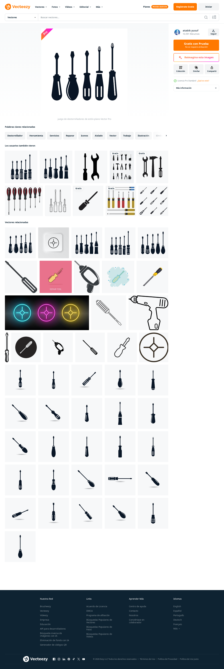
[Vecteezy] (17, 7)
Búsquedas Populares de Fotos (99, 628)
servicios (54, 135)
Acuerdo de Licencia (96, 606)
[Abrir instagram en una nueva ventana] (59, 659)
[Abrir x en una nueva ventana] (78, 659)
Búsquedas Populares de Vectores (99, 621)
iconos (84, 135)
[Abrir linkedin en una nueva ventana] (64, 659)
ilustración (143, 135)
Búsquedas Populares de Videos (99, 635)
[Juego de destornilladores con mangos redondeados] (153, 242)
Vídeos (68, 6)
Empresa (44, 619)
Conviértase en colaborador (136, 621)
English (177, 606)
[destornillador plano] (58, 201)
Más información (184, 88)
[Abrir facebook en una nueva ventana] (54, 659)
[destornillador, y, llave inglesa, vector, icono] (91, 167)
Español (177, 610)
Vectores (39, 6)
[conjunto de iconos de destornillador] (21, 167)
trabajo (127, 135)
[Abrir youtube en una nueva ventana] (83, 659)
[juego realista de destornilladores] (24, 201)
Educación (45, 624)
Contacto (133, 610)
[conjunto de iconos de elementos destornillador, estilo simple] (153, 201)
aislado (99, 135)
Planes (146, 6)
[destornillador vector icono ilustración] (58, 347)
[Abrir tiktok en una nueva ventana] (74, 659)
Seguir (214, 34)
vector (112, 135)
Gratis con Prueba (196, 45)
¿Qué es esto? (203, 80)
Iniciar (208, 6)
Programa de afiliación (98, 615)
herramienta (36, 135)
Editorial (84, 6)
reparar (70, 135)
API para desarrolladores (53, 628)
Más (98, 6)
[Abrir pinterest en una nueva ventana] (69, 659)
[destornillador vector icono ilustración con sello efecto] (21, 277)
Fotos (55, 6)
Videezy (44, 615)
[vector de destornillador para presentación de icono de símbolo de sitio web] (88, 201)
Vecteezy (44, 610)
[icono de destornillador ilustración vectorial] (148, 312)
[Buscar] (206, 17)
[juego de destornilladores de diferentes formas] (56, 167)
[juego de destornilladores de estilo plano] (20, 242)
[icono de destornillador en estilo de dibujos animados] (152, 277)
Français (177, 624)
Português (178, 615)
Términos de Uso (147, 659)
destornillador (15, 135)
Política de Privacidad (167, 659)
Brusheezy (45, 606)
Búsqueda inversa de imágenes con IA (51, 634)
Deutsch (177, 619)
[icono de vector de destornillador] (108, 312)
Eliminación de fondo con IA (54, 640)
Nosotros (133, 615)
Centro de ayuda (137, 606)
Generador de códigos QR (53, 644)
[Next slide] (164, 135)
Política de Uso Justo (189, 659)
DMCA (89, 610)
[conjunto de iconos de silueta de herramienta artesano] (122, 167)
